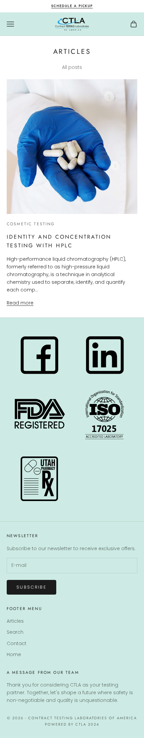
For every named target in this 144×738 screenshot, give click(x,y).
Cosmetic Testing (31, 224)
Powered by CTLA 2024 (72, 724)
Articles (15, 621)
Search (15, 632)
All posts (72, 67)
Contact (16, 643)
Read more (20, 302)
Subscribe (31, 587)
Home (14, 654)
